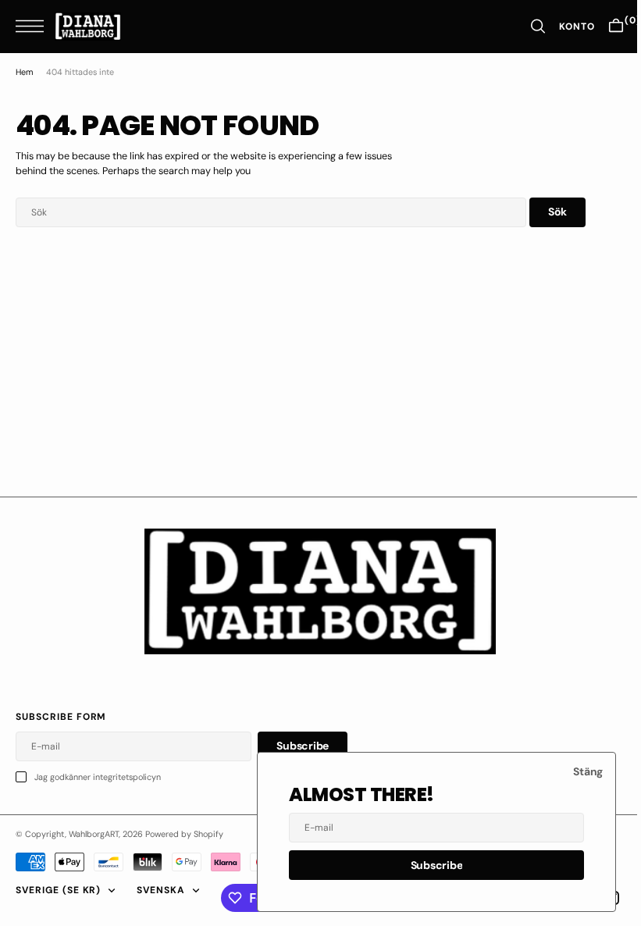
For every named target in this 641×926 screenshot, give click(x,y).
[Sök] (526, 26)
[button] (34, 26)
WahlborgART (94, 833)
